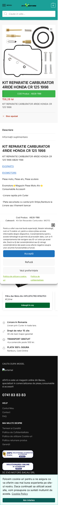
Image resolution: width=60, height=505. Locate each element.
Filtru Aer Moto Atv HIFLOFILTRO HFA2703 (25, 296)
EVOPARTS (8, 166)
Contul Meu (8, 408)
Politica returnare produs (14, 440)
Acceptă (28, 253)
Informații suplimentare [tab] (15, 137)
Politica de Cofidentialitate (15, 432)
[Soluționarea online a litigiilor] (28, 466)
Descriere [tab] (7, 129)
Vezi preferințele (29, 270)
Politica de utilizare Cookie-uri (17, 436)
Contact (6, 412)
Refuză (29, 262)
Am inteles (29, 500)
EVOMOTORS (9, 172)
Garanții (6, 444)
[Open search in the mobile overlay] (28, 14)
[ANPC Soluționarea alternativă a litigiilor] (28, 454)
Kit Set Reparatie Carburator (29, 220)
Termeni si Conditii (11, 428)
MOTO (47, 220)
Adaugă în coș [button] (27, 305)
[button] (53, 225)
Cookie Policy (20, 493)
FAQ (4, 416)
